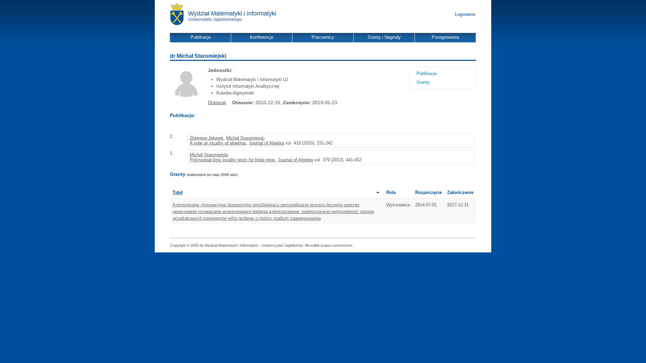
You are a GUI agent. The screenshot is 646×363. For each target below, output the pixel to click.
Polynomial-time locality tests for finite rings (232, 159)
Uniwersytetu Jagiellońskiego (215, 19)
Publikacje (427, 73)
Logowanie (465, 14)
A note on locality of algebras (218, 143)
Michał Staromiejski (245, 137)
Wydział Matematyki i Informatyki (232, 13)
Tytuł (178, 192)
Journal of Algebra (266, 143)
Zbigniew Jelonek (206, 137)
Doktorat (217, 102)
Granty (423, 82)
